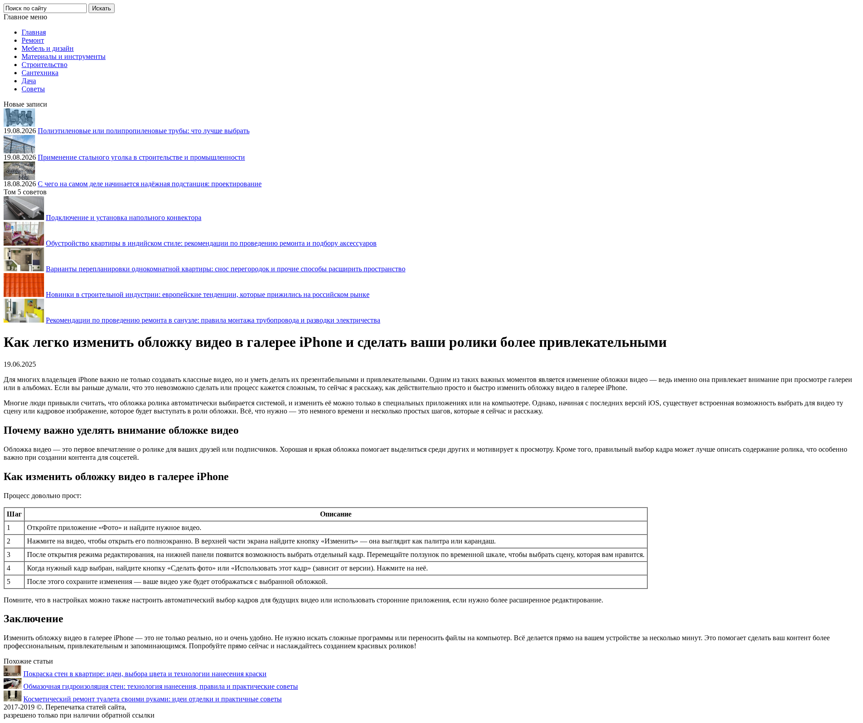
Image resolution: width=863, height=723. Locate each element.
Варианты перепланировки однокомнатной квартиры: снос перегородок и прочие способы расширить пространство (225, 269)
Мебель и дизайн (48, 48)
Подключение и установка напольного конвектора (123, 217)
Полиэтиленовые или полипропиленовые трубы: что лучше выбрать (143, 131)
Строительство (44, 64)
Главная (34, 32)
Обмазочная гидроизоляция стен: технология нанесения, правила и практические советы (160, 686)
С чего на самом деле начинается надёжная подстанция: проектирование (150, 184)
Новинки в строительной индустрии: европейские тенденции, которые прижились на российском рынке (207, 294)
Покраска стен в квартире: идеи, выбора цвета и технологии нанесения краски (145, 674)
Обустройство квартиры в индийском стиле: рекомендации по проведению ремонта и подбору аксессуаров (211, 243)
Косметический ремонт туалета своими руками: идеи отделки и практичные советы (152, 699)
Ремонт (33, 40)
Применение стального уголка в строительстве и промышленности (141, 157)
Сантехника (40, 72)
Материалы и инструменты (64, 56)
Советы (33, 89)
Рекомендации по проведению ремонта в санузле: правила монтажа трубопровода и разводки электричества (213, 320)
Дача (29, 81)
